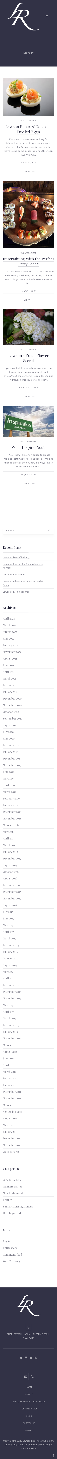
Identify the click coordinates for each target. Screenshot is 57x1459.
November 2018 (12, 818)
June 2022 (8, 638)
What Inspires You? (28, 447)
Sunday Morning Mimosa (18, 1206)
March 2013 (9, 1018)
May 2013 (8, 1005)
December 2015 (12, 892)
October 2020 (11, 712)
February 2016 (11, 885)
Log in (7, 1241)
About (29, 1394)
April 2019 (9, 785)
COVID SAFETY (12, 1180)
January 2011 (10, 1131)
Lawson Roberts (31, 1440)
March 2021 (9, 678)
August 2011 (10, 1118)
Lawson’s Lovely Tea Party (16, 557)
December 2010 (12, 1138)
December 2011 (12, 1091)
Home (29, 1387)
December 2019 (12, 758)
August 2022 (10, 632)
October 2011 (10, 1105)
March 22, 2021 (29, 162)
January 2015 (10, 951)
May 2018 (8, 832)
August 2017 (10, 865)
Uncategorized (28, 121)
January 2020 (10, 752)
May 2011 (8, 1125)
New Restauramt (13, 1193)
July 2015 (8, 912)
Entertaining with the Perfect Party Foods (28, 261)
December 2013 (12, 991)
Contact (29, 1430)
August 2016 (10, 878)
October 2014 (11, 958)
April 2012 (8, 1065)
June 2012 (8, 1058)
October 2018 (11, 825)
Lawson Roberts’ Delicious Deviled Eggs (28, 129)
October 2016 (11, 872)
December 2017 (12, 858)
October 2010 (11, 1151)
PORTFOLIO (29, 1423)
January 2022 (10, 645)
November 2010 (12, 1145)
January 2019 (10, 805)
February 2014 (11, 985)
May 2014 (8, 971)
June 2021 (8, 665)
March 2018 (9, 845)
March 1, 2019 (28, 290)
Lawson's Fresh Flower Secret (28, 358)
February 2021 (11, 685)
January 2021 (10, 692)
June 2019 (8, 772)
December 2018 (12, 812)
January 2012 (10, 1085)
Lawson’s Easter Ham (14, 574)
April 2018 (9, 838)
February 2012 (11, 1078)
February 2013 (11, 1025)
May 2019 (8, 778)
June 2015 (8, 918)
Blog (29, 1416)
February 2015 (11, 945)
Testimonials (29, 1408)
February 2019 (11, 798)
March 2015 (9, 938)
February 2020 (11, 745)
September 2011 (12, 1111)
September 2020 (13, 718)
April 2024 (9, 618)
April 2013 (8, 1011)
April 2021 (8, 672)
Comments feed (12, 1254)
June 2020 (9, 738)
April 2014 (9, 978)
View (27, 171)
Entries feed (10, 1248)
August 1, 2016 (28, 474)
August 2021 (10, 658)
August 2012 (10, 1051)
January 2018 (10, 852)
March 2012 (9, 1071)
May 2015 (8, 925)
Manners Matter (12, 1186)
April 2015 (8, 931)
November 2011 (12, 1098)
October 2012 (10, 1045)
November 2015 (12, 898)
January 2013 (10, 1031)
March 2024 (9, 625)
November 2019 (12, 765)
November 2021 (12, 652)
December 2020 (12, 698)
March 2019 (9, 792)
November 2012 (12, 1038)
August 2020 (10, 725)
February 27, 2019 (28, 387)
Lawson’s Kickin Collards (16, 592)
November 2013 (12, 998)
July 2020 (8, 732)
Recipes (7, 1200)
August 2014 (10, 965)
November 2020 (12, 705)
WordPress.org (12, 1261)
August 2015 (10, 905)
